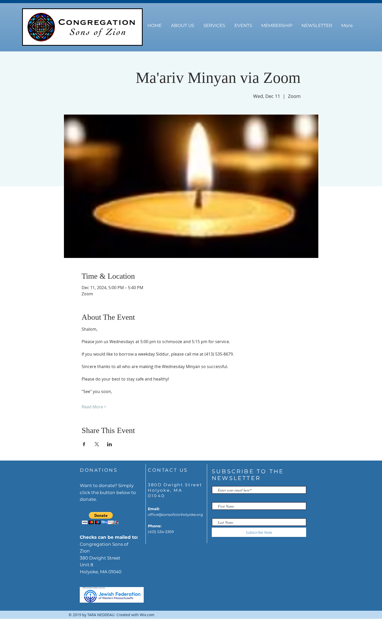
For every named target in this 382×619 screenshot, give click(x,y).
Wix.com (147, 614)
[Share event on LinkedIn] (109, 444)
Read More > (94, 407)
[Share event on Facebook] (84, 444)
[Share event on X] (96, 444)
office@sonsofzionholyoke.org (175, 514)
